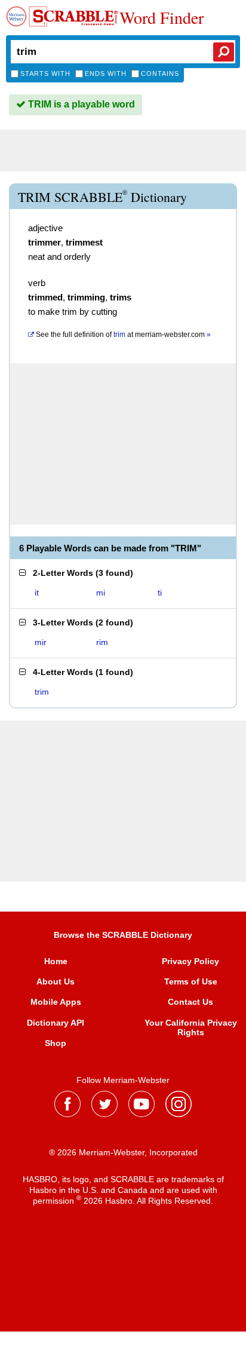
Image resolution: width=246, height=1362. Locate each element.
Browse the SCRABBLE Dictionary (123, 935)
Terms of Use (190, 981)
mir (41, 642)
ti (160, 592)
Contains (160, 73)
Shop (55, 1043)
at (123, 334)
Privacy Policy (190, 961)
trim (42, 692)
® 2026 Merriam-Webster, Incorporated (123, 1152)
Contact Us (190, 1002)
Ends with (106, 73)
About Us (55, 981)
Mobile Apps (55, 1002)
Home (55, 961)
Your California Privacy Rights (190, 1027)
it (37, 592)
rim (102, 642)
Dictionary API (55, 1022)
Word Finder (161, 17)
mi (100, 592)
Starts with (45, 73)
